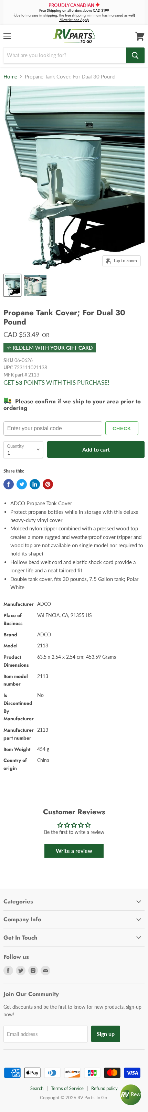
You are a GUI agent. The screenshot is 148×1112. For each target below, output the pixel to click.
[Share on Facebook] (8, 484)
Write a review (74, 850)
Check (122, 428)
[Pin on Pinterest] (48, 484)
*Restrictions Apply (74, 19)
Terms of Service (67, 1088)
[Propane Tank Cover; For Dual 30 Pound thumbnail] (12, 285)
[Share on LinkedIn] (35, 484)
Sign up (106, 1033)
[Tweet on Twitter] (22, 484)
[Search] (135, 55)
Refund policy (104, 1088)
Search (36, 1088)
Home (10, 77)
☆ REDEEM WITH (50, 348)
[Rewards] (130, 1094)
